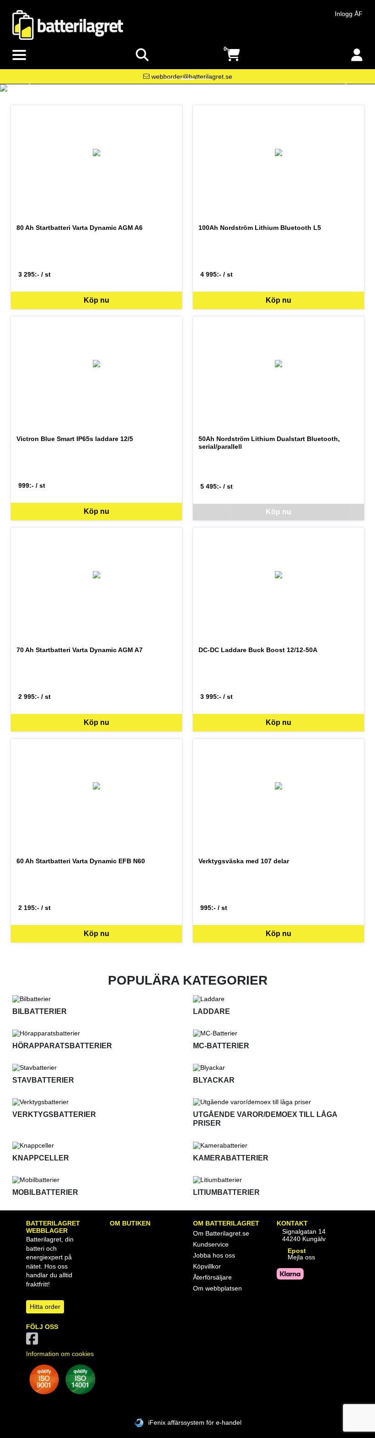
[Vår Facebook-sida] (34, 1341)
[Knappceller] (97, 1145)
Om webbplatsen (217, 1288)
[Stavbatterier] (97, 1067)
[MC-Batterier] (278, 1033)
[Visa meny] (19, 55)
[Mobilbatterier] (97, 1179)
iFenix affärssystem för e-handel (194, 1422)
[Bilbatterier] (97, 998)
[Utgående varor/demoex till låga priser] (278, 1102)
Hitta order (45, 1306)
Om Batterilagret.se (221, 1233)
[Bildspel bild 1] (187, 79)
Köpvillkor (207, 1266)
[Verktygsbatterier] (97, 1102)
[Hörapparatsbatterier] (97, 1033)
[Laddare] (278, 998)
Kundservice (211, 1244)
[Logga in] (357, 55)
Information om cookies (60, 1353)
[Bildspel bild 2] (204, 79)
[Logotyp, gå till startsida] (67, 24)
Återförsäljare (212, 1277)
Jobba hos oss (214, 1255)
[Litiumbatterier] (278, 1179)
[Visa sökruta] (142, 55)
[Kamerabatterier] (278, 1145)
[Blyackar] (278, 1067)
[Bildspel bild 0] (171, 79)
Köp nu (96, 300)
